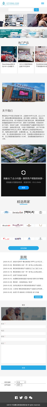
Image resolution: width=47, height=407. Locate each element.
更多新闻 (38, 297)
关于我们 (7, 110)
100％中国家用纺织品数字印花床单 (25, 65)
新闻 (23, 257)
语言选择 (7, 382)
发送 (23, 368)
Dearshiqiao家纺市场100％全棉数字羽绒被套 (9, 66)
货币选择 (7, 385)
